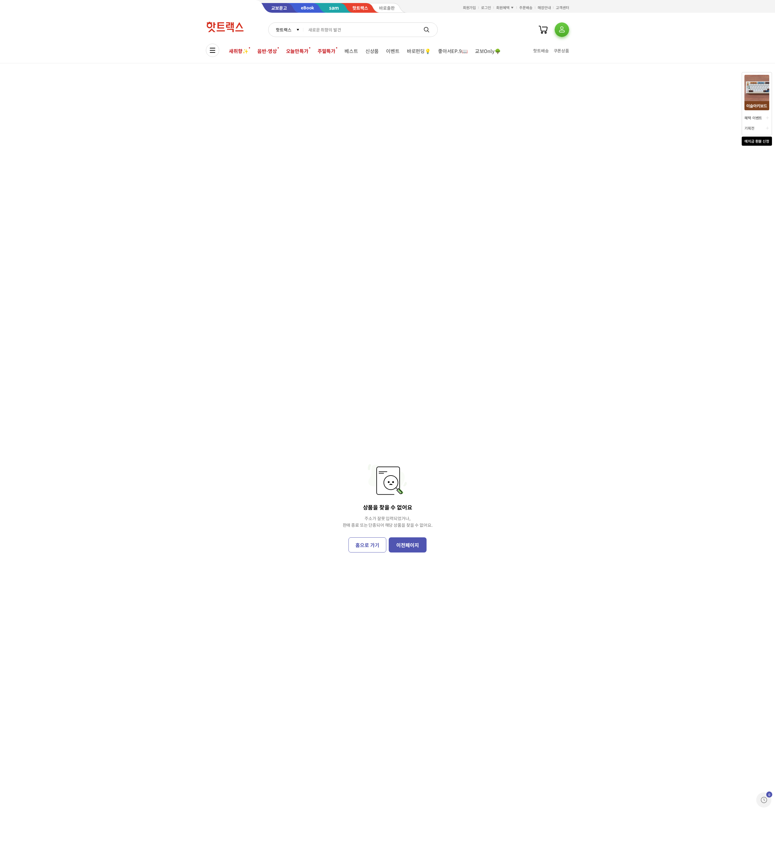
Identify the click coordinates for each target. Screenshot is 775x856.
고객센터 (562, 7)
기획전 (749, 128)
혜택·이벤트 (753, 117)
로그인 (486, 7)
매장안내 (544, 7)
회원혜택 (503, 7)
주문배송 (526, 7)
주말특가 (326, 51)
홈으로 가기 (367, 545)
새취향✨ (238, 51)
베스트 (351, 51)
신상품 (372, 51)
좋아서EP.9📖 (453, 51)
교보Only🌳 (488, 51)
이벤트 (393, 51)
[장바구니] (543, 29)
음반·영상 (267, 51)
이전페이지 (407, 545)
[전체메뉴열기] (212, 50)
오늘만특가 (297, 51)
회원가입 (469, 7)
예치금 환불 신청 (756, 141)
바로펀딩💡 (419, 51)
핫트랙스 (283, 30)
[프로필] (562, 29)
